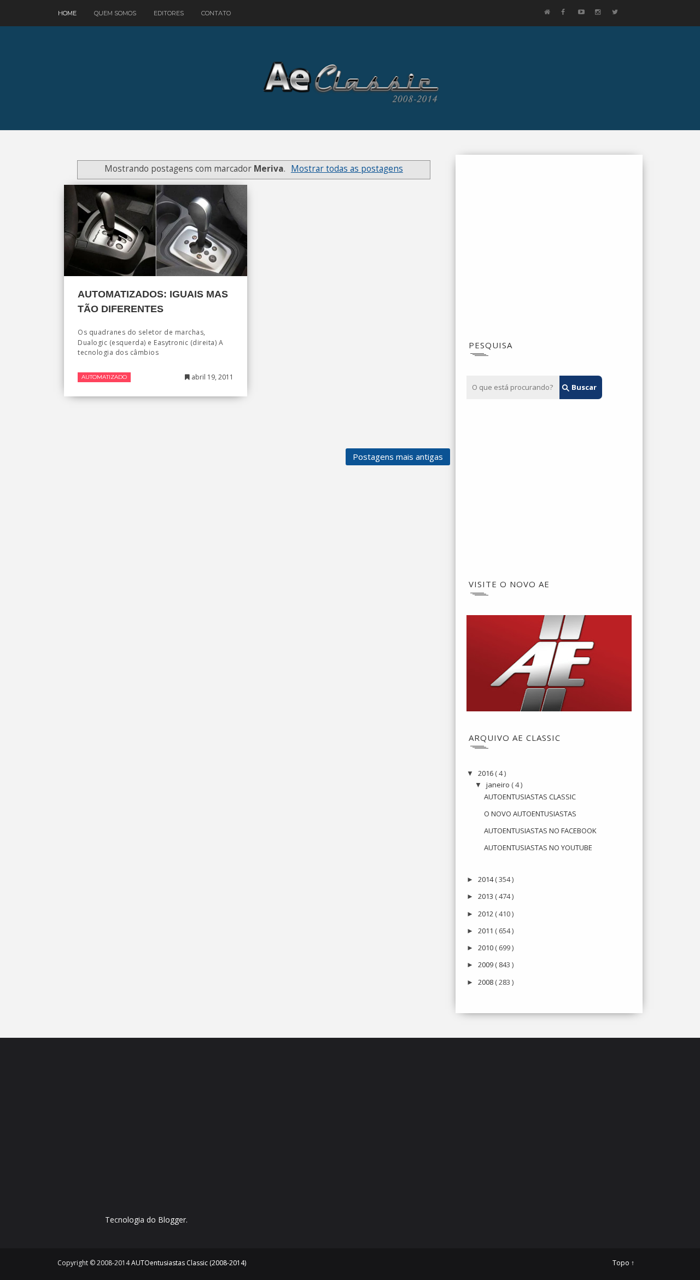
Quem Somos (115, 13)
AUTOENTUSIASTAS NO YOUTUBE (538, 847)
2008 (486, 982)
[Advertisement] (549, 250)
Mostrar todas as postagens (347, 168)
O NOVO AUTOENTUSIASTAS (530, 814)
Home (67, 13)
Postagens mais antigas (398, 456)
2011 (486, 931)
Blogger (172, 1219)
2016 (486, 773)
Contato (216, 13)
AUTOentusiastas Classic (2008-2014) (188, 1262)
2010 (486, 947)
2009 (486, 964)
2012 (486, 914)
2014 (486, 879)
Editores (169, 13)
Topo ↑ (623, 1263)
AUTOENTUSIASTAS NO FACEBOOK (540, 830)
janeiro (498, 785)
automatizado (104, 377)
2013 (486, 896)
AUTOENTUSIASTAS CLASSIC (530, 797)
